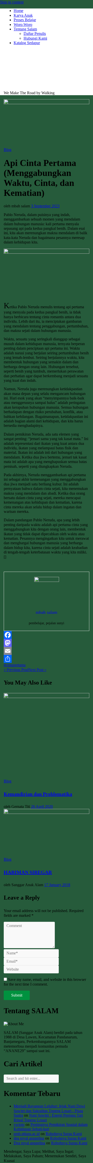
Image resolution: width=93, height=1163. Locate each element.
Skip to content (12, 2)
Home (18, 10)
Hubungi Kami (35, 38)
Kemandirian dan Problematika (38, 794)
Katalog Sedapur (27, 43)
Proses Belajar (25, 20)
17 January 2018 (57, 885)
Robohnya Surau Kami (64, 1134)
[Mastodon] (46, 643)
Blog (7, 150)
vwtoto (19, 1124)
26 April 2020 (42, 806)
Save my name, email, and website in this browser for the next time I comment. (45, 981)
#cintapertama (15, 665)
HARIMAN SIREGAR (28, 872)
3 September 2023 (45, 206)
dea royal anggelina (29, 1138)
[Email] (46, 651)
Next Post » (37, 670)
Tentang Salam (25, 29)
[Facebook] (46, 635)
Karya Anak (23, 15)
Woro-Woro (23, 24)
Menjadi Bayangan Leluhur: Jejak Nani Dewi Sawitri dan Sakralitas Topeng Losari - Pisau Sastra (49, 1110)
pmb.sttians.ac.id (27, 1134)
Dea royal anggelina (29, 1143)
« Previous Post (16, 670)
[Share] (46, 659)
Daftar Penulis (35, 33)
